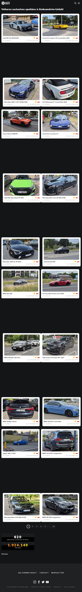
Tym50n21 (8, 40)
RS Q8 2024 (51, 262)
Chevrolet (45, 38)
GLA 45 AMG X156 (59, 198)
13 (53, 526)
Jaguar (5, 453)
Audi (4, 38)
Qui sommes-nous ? (27, 573)
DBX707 (15, 134)
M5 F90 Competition (53, 517)
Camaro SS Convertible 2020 (59, 38)
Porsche (45, 294)
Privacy (58, 587)
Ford (44, 102)
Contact (44, 573)
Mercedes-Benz (47, 198)
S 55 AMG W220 (20, 517)
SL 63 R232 (17, 262)
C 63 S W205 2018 (21, 102)
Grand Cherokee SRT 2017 (55, 358)
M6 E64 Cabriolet (14, 358)
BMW (4, 294)
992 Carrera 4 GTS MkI (56, 294)
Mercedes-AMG (9, 102)
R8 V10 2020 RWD (12, 38)
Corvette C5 (54, 134)
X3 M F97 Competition (54, 453)
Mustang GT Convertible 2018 (56, 102)
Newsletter (57, 573)
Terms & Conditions (41, 587)
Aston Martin (7, 134)
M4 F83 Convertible (54, 422)
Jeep (43, 358)
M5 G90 (9, 294)
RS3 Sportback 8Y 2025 (16, 198)
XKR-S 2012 (12, 453)
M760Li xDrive (11, 422)
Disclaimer (69, 587)
